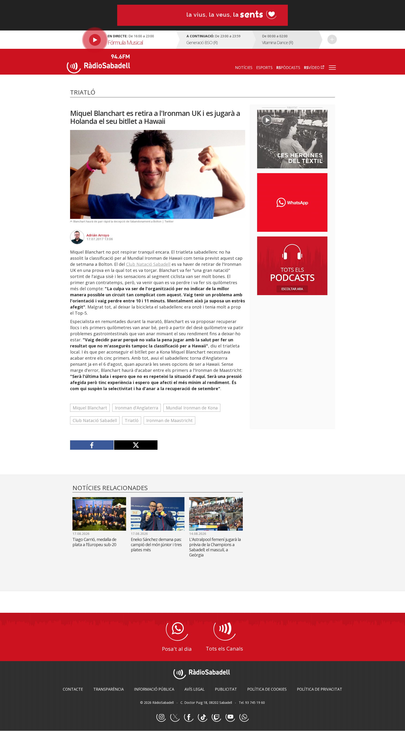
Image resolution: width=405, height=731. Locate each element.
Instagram (161, 717)
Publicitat (226, 689)
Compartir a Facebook (92, 445)
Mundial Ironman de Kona (192, 408)
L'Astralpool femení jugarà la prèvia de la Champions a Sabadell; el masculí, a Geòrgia (215, 547)
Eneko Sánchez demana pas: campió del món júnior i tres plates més (156, 544)
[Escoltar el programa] (121, 39)
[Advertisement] (292, 329)
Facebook (188, 717)
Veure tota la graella (332, 39)
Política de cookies (267, 689)
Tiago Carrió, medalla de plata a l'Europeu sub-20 (94, 542)
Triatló (132, 420)
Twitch (216, 717)
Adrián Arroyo (97, 235)
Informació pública (154, 689)
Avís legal (194, 689)
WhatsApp (244, 717)
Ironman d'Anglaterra (136, 408)
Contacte (73, 689)
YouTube (230, 717)
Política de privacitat (319, 689)
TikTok (202, 717)
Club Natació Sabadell (148, 264)
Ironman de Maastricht (169, 420)
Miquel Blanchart (90, 408)
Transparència (108, 689)
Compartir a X (136, 445)
